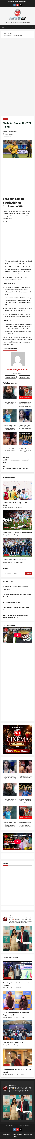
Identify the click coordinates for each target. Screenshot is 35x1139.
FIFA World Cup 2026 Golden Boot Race (17, 532)
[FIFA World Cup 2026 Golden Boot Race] (17, 520)
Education (21, 1126)
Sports (5, 119)
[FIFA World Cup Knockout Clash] (17, 547)
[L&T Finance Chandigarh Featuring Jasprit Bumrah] (17, 1000)
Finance (7, 1007)
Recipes (7, 1064)
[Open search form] (31, 27)
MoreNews (27, 1134)
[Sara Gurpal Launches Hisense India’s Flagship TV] (17, 970)
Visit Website (10, 377)
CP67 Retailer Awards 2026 (11, 602)
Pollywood (7, 978)
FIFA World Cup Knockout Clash (14, 560)
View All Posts (24, 377)
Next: (15, 467)
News (6, 1037)
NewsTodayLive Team (10, 131)
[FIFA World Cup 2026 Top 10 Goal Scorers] (17, 490)
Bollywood (12, 1126)
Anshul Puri (7, 988)
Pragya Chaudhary (8, 507)
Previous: (16, 460)
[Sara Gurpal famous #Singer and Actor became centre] (17, 940)
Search (5, 568)
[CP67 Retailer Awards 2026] (17, 1030)
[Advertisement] (17, 57)
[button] (3, 27)
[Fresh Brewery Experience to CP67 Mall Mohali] (17, 1057)
